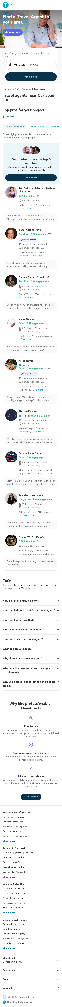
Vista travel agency (12, 929)
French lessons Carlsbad (14, 862)
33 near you (12, 32)
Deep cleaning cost (12, 831)
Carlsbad (26, 89)
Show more (9, 841)
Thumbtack (8, 89)
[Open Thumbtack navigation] (7, 5)
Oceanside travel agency (15, 924)
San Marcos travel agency (15, 938)
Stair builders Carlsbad (14, 872)
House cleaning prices (13, 817)
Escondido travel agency (15, 943)
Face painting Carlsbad (14, 857)
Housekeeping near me (14, 903)
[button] (25, 365)
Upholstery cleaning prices (15, 836)
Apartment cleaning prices (15, 826)
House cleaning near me (14, 893)
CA (18, 89)
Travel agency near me (13, 888)
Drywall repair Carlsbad (14, 867)
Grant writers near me (13, 907)
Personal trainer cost (13, 822)
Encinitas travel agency (14, 934)
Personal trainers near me (15, 898)
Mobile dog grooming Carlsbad (18, 853)
